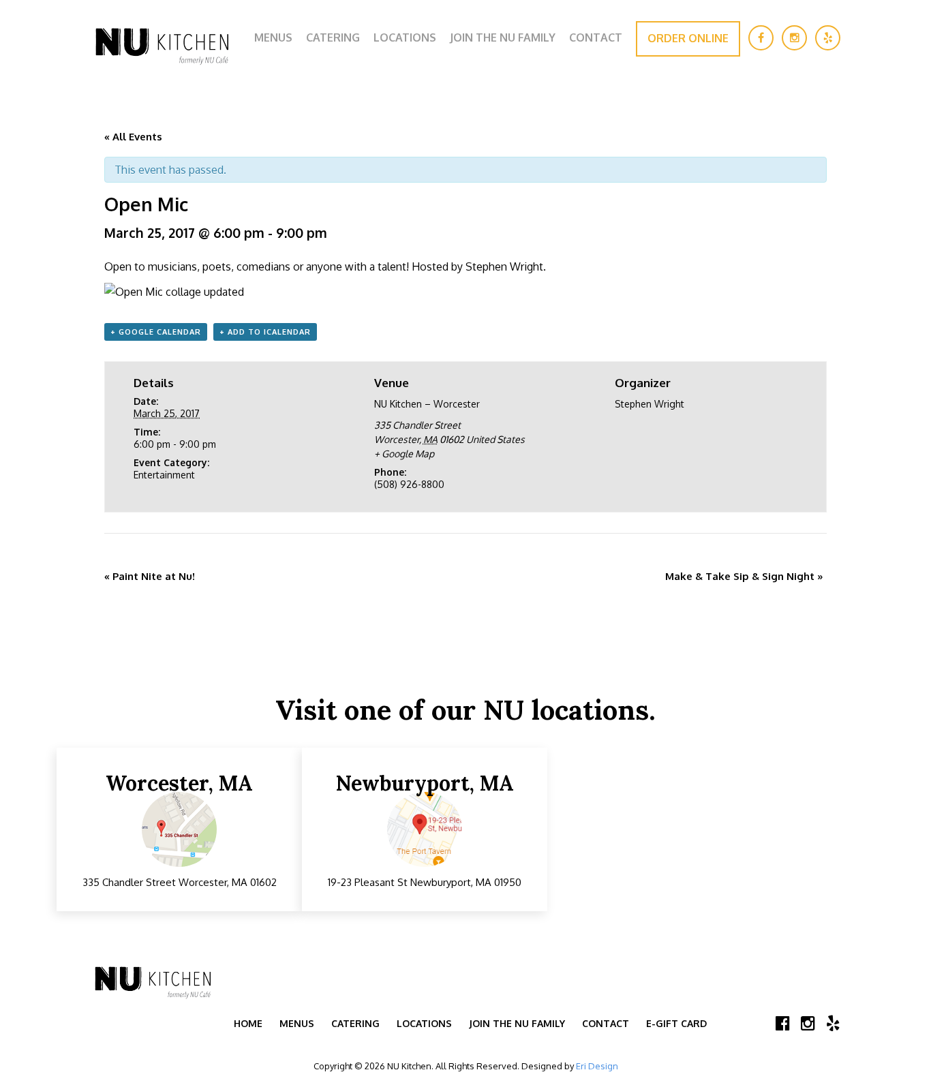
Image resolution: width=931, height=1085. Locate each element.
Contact (595, 37)
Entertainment (164, 474)
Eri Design (597, 1065)
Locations (404, 37)
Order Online (688, 38)
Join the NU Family (502, 37)
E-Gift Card (676, 1023)
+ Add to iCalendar (265, 332)
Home (248, 1023)
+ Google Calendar (155, 332)
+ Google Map (404, 453)
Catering (333, 37)
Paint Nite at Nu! (149, 576)
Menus (273, 37)
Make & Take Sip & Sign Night (744, 576)
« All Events (133, 136)
